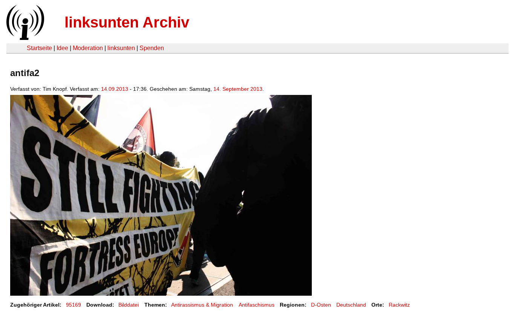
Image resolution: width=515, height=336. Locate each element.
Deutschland (351, 305)
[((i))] (24, 38)
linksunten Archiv (126, 22)
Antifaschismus (256, 305)
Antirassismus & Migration (202, 305)
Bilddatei (128, 305)
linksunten (121, 48)
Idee (62, 48)
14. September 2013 (237, 89)
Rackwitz (399, 305)
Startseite (39, 48)
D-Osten (321, 305)
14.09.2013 (114, 89)
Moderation (88, 48)
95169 (73, 305)
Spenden (151, 48)
